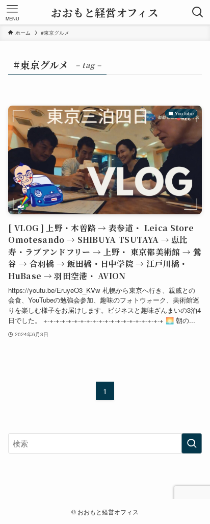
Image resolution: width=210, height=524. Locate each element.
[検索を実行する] (191, 443)
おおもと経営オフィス (105, 12)
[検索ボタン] (198, 12)
